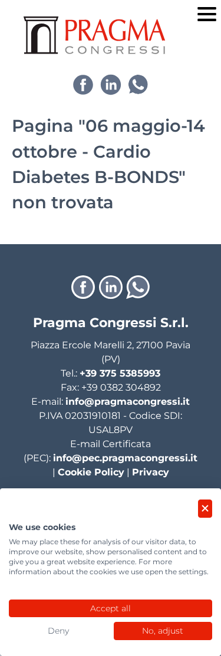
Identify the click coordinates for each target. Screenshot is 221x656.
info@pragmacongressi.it (127, 401)
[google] (138, 84)
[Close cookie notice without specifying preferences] (205, 509)
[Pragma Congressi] (94, 35)
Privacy (150, 472)
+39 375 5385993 (120, 373)
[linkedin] (111, 84)
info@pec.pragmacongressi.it (125, 458)
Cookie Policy (91, 472)
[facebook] (83, 84)
